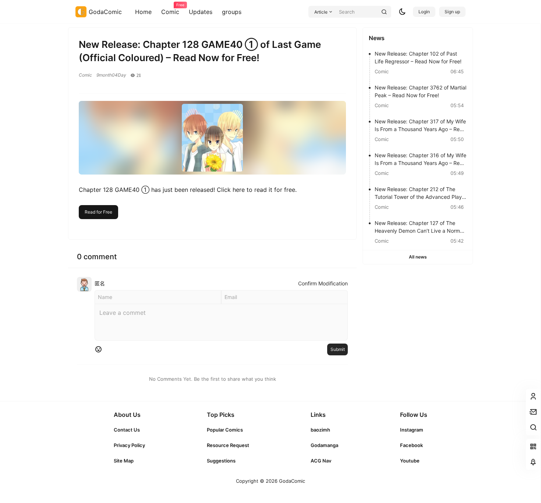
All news (418, 257)
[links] (129, 430)
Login (424, 11)
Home (143, 11)
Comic (170, 9)
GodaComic (291, 481)
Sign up (452, 11)
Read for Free (98, 212)
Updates (200, 11)
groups (231, 11)
